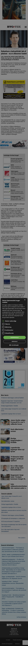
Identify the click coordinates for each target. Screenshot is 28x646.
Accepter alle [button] (15, 337)
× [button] (24, 299)
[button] (14, 345)
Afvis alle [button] (14, 341)
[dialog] (14, 323)
